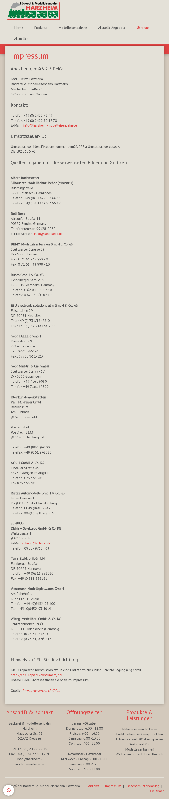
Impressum (113, 786)
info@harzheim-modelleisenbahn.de (50, 125)
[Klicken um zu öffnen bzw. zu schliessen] (8, 790)
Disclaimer (156, 791)
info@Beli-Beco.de (48, 233)
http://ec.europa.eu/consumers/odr (36, 675)
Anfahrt (94, 786)
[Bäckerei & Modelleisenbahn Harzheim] (32, 11)
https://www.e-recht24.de (41, 690)
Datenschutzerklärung (143, 786)
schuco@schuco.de (36, 543)
